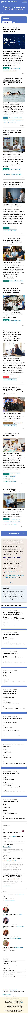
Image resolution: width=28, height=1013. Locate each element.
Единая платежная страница (9, 976)
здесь (22, 1002)
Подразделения (6, 968)
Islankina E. (11, 879)
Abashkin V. (16, 879)
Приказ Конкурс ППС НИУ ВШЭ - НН (13, 571)
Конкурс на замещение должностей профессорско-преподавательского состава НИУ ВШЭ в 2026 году (13, 542)
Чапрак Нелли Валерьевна (15, 938)
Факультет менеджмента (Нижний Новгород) (14, 8)
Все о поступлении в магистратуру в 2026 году (11, 490)
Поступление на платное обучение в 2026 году (11, 434)
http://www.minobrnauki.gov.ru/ (9, 990)
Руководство (5, 963)
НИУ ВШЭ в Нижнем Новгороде (10, 1)
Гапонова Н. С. (6, 860)
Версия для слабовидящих (8, 970)
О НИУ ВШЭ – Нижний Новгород (10, 961)
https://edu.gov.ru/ (7, 994)
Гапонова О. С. (13, 860)
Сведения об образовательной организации (12, 965)
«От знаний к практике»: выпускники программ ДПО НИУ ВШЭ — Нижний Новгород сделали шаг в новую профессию (13, 391)
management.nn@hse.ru (10, 900)
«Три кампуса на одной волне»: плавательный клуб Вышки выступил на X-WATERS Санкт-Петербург (13, 81)
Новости (6, 18)
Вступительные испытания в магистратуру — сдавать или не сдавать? (13, 132)
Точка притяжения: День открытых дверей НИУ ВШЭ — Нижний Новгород (13, 29)
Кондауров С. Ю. (7, 846)
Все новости (14, 533)
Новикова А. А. (14, 836)
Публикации (6, 825)
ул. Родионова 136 (19, 894)
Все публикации (7, 886)
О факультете (7, 588)
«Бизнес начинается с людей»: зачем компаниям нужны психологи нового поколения (13, 184)
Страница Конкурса (8, 582)
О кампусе (6, 959)
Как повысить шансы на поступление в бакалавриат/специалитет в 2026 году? (12, 290)
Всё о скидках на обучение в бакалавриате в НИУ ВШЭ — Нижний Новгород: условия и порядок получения (12, 241)
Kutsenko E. (5, 879)
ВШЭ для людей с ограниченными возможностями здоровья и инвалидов (14, 973)
